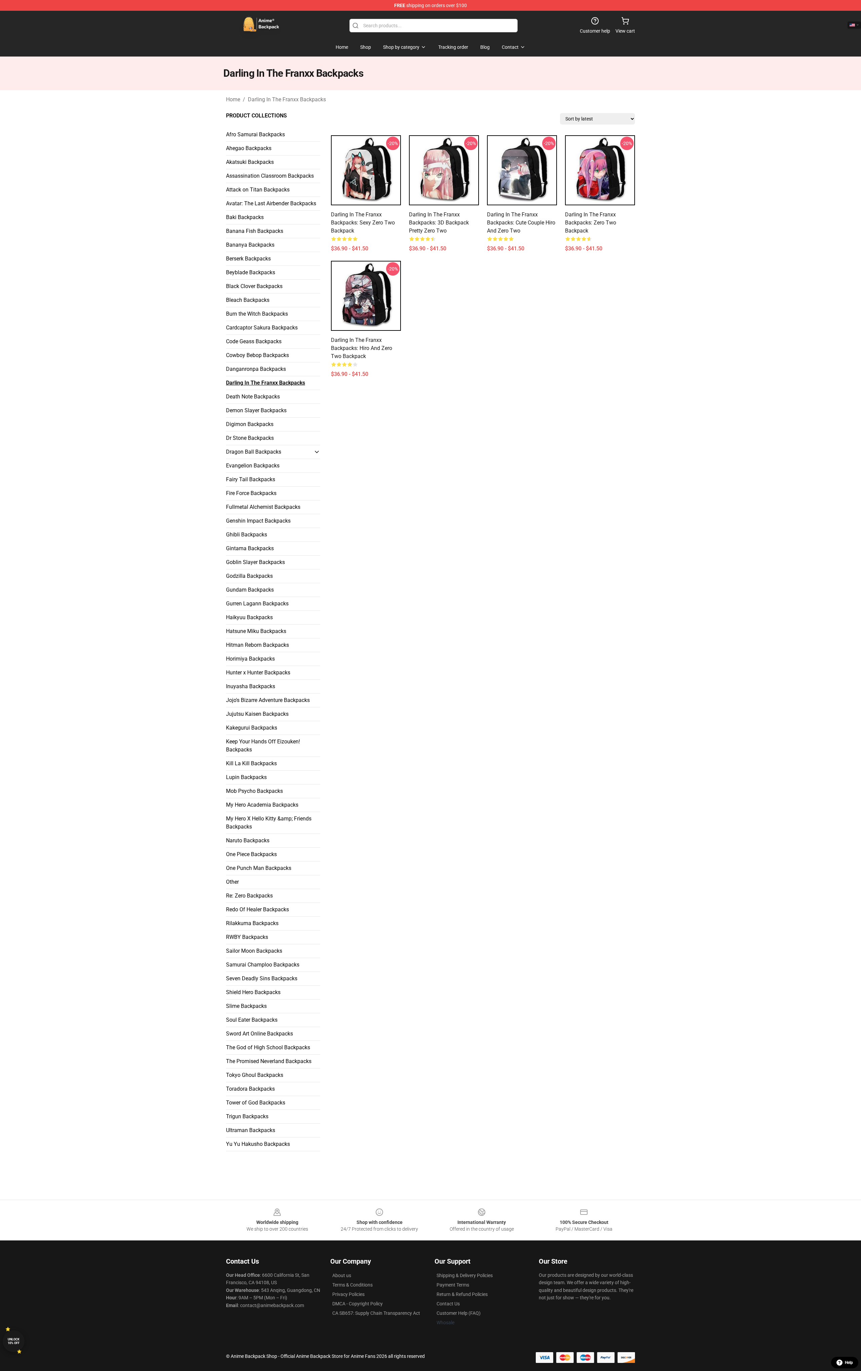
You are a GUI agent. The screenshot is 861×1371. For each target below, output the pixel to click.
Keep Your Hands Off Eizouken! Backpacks (263, 745)
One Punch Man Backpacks (258, 868)
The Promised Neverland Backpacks (268, 1061)
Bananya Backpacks (250, 245)
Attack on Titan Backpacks (258, 189)
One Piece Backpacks (251, 854)
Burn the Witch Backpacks (257, 314)
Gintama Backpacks (250, 548)
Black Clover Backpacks (254, 286)
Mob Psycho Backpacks (254, 791)
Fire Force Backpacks (251, 493)
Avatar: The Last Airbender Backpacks (271, 203)
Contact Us (448, 1303)
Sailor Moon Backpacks (254, 951)
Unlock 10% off (14, 1341)
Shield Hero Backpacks (253, 992)
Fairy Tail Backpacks (250, 479)
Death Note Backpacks (253, 396)
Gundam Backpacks (250, 590)
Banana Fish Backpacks (254, 231)
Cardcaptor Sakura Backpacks (262, 327)
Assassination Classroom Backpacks (270, 176)
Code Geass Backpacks (254, 341)
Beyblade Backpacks (250, 272)
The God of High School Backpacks (268, 1047)
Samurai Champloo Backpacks (262, 964)
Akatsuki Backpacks (250, 162)
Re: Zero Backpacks (249, 895)
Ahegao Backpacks (248, 148)
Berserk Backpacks (248, 258)
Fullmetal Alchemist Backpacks (263, 507)
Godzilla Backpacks (249, 576)
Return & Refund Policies (462, 1294)
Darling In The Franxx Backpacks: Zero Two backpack (590, 222)
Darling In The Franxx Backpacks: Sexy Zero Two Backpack (363, 222)
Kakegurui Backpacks (251, 728)
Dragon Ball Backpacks (253, 452)
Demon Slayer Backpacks (256, 410)
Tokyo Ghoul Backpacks (254, 1075)
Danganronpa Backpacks (256, 369)
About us (341, 1275)
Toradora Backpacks (250, 1089)
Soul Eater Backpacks (251, 1020)
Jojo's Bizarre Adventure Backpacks (268, 700)
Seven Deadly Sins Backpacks (261, 978)
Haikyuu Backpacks (249, 617)
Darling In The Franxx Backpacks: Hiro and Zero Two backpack (361, 348)
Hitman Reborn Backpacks (257, 645)
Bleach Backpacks (247, 300)
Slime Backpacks (246, 1006)
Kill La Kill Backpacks (251, 763)
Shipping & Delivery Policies (465, 1275)
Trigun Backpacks (247, 1116)
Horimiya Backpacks (250, 659)
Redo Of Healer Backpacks (257, 909)
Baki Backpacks (245, 217)
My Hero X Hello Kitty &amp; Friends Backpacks (268, 822)
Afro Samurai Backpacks (255, 134)
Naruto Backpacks (247, 840)
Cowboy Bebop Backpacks (257, 355)
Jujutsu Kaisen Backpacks (257, 714)
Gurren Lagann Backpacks (257, 603)
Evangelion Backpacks (252, 465)
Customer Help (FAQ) (459, 1313)
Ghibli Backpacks (246, 534)
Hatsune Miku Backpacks (256, 631)
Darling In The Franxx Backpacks (287, 99)
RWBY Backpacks (247, 937)
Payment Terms (453, 1285)
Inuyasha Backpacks (250, 686)
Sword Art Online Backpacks (259, 1033)
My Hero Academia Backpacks (262, 805)
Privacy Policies (348, 1294)
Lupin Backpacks (246, 777)
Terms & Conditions (352, 1285)
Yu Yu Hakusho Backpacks (258, 1144)
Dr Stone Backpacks (250, 438)
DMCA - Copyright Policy (357, 1303)
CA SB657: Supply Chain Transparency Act (376, 1313)
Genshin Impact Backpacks (258, 521)
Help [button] (849, 1362)
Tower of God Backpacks (255, 1102)
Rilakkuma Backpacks (252, 923)
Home (233, 99)
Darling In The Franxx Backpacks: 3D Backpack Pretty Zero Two (439, 222)
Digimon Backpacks (249, 424)
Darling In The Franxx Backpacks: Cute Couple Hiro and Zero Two (521, 222)
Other (232, 882)
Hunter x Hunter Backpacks (258, 672)
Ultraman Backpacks (250, 1130)
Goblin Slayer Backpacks (255, 562)
